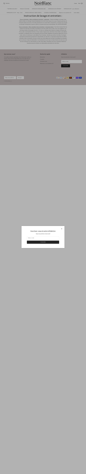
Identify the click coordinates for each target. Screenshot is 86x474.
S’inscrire (43, 242)
